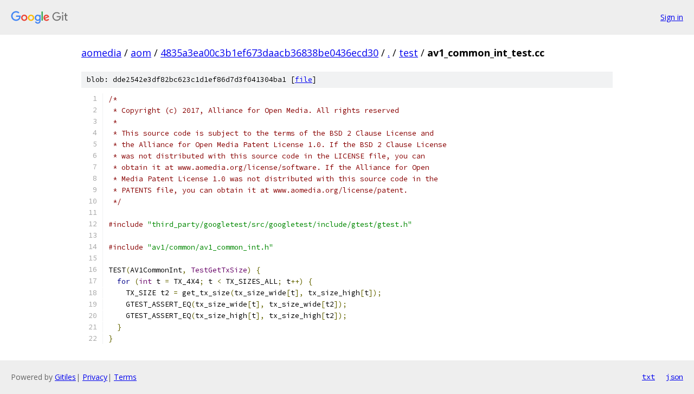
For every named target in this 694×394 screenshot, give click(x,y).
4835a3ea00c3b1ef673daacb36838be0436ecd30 (269, 52)
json (674, 377)
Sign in (671, 17)
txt (648, 377)
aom (141, 52)
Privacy (94, 377)
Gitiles (65, 377)
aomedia (101, 52)
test (408, 52)
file (303, 79)
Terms (125, 377)
